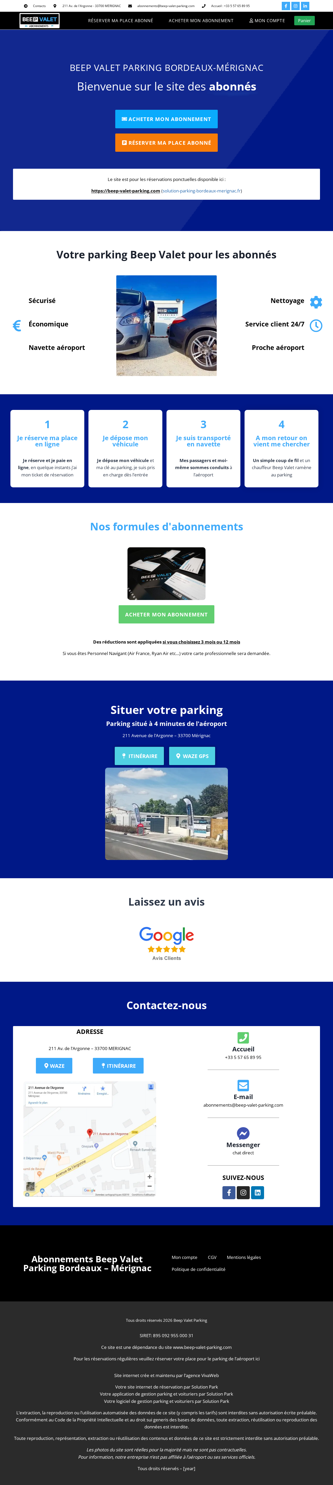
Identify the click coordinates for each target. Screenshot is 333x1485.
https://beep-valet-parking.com (125, 191)
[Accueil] (243, 1037)
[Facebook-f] (286, 6)
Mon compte (184, 1257)
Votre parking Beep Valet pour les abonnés (166, 254)
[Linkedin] (257, 1192)
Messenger (243, 1144)
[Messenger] (243, 1133)
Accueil (243, 1049)
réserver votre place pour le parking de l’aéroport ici (207, 1359)
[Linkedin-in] (305, 6)
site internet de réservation (155, 1387)
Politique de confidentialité (199, 1269)
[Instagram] (295, 6)
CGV (212, 1257)
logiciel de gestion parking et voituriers (155, 1401)
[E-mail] (243, 1085)
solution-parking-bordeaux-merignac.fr (202, 191)
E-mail (243, 1096)
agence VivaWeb (202, 1375)
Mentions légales (244, 1257)
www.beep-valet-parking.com (202, 1347)
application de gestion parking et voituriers (155, 1394)
